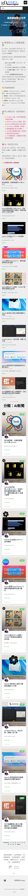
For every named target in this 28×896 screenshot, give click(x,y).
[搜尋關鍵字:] (11, 8)
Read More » (7, 450)
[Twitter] (14, 892)
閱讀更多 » (4, 190)
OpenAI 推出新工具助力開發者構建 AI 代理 (13, 685)
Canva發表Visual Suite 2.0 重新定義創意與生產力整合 (14, 588)
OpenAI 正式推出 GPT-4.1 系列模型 (13, 236)
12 (13, 844)
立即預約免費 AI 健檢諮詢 (11, 162)
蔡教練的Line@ (19, 880)
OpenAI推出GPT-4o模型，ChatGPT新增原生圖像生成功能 (13, 288)
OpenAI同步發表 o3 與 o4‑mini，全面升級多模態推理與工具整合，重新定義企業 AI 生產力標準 (14, 210)
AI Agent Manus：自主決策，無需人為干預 (13, 731)
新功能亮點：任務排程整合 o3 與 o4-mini (13, 441)
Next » (19, 844)
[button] (25, 2)
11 (10, 844)
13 (15, 844)
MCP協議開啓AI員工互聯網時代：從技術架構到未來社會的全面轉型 (14, 392)
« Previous (6, 842)
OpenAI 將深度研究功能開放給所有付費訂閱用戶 (13, 778)
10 (8, 844)
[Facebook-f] (13, 892)
